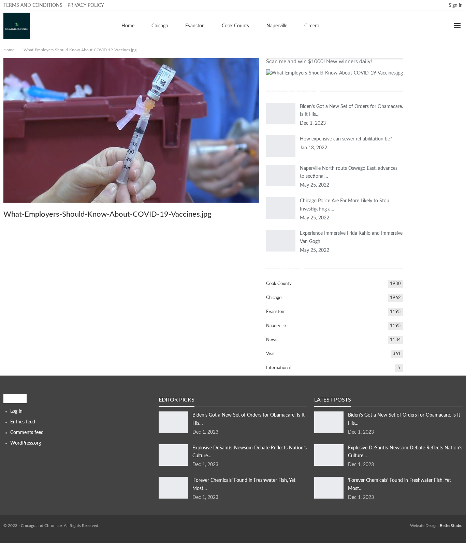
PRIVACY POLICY (86, 5)
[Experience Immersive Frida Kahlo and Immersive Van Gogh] (280, 241)
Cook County (235, 26)
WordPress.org (25, 443)
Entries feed (22, 422)
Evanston (195, 26)
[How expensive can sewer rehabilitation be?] (280, 146)
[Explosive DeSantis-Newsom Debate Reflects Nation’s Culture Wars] (173, 455)
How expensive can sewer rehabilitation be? (346, 139)
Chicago (159, 26)
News (271, 340)
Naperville (276, 26)
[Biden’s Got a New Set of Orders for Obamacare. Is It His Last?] (280, 114)
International (278, 368)
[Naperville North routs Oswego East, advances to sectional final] (280, 176)
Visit (270, 354)
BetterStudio (451, 526)
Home (127, 26)
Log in (16, 411)
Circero (311, 26)
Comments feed (27, 432)
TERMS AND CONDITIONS (32, 5)
